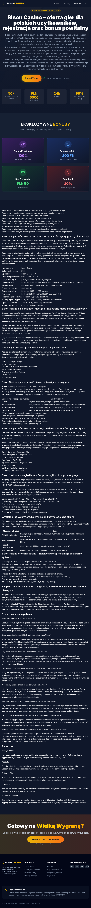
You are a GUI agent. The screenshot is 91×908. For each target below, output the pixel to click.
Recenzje (77, 3)
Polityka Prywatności (54, 873)
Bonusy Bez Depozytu (33, 870)
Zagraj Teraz (31, 78)
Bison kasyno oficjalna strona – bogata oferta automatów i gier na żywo (32, 221)
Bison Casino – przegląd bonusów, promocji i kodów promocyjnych (30, 224)
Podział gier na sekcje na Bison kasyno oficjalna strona (25, 216)
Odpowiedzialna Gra (54, 870)
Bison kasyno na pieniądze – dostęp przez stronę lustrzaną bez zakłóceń (32, 213)
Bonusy (67, 3)
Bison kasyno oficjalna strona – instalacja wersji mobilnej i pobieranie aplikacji (34, 229)
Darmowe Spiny (30, 873)
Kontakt (50, 866)
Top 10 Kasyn (29, 866)
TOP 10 (57, 3)
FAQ (86, 3)
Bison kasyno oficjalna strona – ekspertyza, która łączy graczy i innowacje (33, 210)
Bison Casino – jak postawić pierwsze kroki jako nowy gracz (27, 218)
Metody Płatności (31, 876)
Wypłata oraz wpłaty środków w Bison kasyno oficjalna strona (28, 226)
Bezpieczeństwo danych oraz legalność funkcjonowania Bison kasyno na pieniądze (37, 232)
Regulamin (51, 876)
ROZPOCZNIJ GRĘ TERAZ (45, 839)
